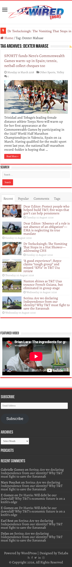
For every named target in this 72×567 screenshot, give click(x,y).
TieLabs (63, 553)
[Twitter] (35, 557)
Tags (57, 198)
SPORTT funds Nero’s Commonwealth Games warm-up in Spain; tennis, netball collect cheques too (34, 60)
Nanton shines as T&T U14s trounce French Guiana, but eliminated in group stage (43, 284)
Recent (8, 198)
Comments (41, 198)
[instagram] (43, 557)
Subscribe (14, 419)
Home (8, 38)
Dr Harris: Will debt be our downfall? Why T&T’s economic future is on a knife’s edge (33, 498)
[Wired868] (36, 11)
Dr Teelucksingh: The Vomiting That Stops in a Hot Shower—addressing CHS (45, 247)
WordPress (29, 553)
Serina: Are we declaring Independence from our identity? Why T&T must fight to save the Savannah (46, 303)
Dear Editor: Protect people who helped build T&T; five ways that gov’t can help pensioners (46, 210)
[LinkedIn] (39, 557)
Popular (23, 198)
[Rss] (28, 557)
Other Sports (47, 72)
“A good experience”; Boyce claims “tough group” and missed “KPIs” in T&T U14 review (42, 265)
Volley (60, 72)
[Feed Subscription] (71, 47)
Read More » (12, 156)
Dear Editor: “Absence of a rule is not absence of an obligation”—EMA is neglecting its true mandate (46, 228)
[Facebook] (32, 557)
